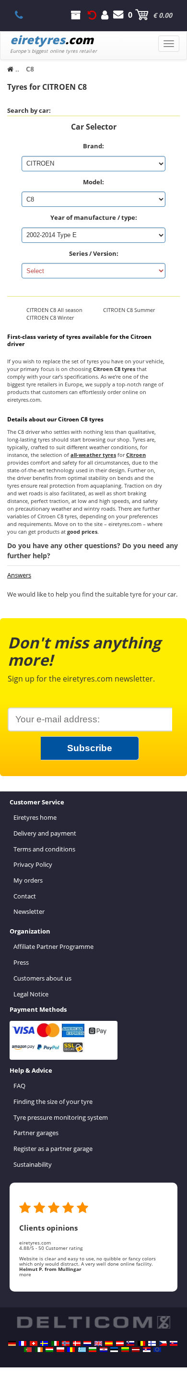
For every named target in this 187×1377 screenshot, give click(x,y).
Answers (19, 575)
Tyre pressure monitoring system (60, 1117)
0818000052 (24, 15)
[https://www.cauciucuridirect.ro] (71, 1349)
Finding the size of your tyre (53, 1101)
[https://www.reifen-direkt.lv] (136, 1349)
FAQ (19, 1085)
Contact (24, 896)
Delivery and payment (44, 833)
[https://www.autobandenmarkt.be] (141, 1343)
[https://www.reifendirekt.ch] (33, 1343)
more (25, 1274)
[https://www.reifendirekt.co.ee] (114, 1349)
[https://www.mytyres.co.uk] (98, 1343)
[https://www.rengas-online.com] (152, 1343)
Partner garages (35, 1132)
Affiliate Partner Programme (53, 946)
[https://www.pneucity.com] (28, 1349)
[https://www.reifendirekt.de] (12, 1343)
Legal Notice (30, 994)
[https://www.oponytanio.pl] (60, 1349)
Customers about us (42, 978)
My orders (28, 880)
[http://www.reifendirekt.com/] (157, 1349)
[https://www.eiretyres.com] (39, 1349)
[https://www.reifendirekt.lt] (125, 1349)
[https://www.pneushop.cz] (163, 1343)
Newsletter (29, 911)
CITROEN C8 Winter (50, 317)
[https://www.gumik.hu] (49, 1349)
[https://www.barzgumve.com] (92, 1349)
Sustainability (32, 1164)
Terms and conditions (44, 849)
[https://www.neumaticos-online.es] (109, 1343)
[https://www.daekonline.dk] (77, 1343)
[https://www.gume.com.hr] (103, 1349)
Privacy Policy (32, 864)
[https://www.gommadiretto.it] (55, 1343)
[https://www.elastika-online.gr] (82, 1349)
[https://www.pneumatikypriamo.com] (173, 1343)
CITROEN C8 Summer (129, 309)
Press (21, 962)
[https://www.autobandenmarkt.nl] (87, 1343)
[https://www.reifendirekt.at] (120, 1343)
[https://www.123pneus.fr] (22, 1343)
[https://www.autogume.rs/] (147, 1349)
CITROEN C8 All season (54, 309)
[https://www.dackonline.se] (44, 1343)
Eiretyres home (35, 817)
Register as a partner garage (53, 1148)
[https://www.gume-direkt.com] (130, 1343)
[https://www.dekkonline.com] (66, 1343)
